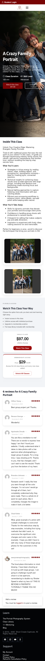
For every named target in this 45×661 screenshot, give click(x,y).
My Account (8, 652)
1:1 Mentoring (8, 624)
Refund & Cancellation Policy (15, 659)
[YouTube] (15, 639)
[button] (27, 7)
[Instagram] (10, 639)
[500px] (20, 639)
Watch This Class (22, 348)
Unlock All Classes (22, 373)
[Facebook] (5, 639)
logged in (20, 603)
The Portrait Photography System (16, 618)
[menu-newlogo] (19, 7)
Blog (4, 627)
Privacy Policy (9, 657)
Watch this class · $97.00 (12, 85)
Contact (6, 655)
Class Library (8, 621)
